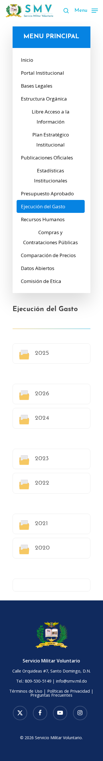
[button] (86, 10)
